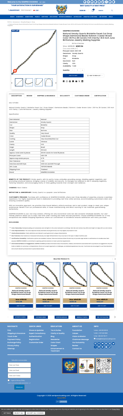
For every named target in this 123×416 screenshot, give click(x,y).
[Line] (105, 346)
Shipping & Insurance (46, 96)
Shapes (54, 345)
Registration (34, 339)
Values (75, 333)
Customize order (82, 96)
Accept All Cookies (35, 413)
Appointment (14, 10)
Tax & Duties (56, 330)
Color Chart (55, 342)
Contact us (77, 348)
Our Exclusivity (78, 342)
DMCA (57, 401)
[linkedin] (98, 1)
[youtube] (91, 1)
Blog (52, 336)
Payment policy (13, 339)
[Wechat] (109, 346)
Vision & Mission (79, 336)
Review (29, 96)
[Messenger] (109, 1)
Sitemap (11, 348)
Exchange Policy (14, 342)
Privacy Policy (116, 409)
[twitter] (102, 1)
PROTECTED (64, 401)
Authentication (35, 336)
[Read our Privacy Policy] (30, 383)
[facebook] (95, 1)
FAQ (9, 330)
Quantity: (66, 70)
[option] (33, 52)
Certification (100, 96)
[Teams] (113, 1)
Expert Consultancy (37, 333)
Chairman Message (80, 339)
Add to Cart (21, 306)
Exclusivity (65, 96)
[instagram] (84, 1)
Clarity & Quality (58, 333)
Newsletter (55, 339)
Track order (12, 336)
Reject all (19, 413)
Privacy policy (13, 345)
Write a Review (78, 43)
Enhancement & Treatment (57, 349)
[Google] (106, 1)
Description (16, 96)
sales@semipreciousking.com (106, 339)
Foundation (77, 330)
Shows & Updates (36, 330)
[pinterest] (88, 1)
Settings (7, 413)
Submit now (19, 387)
